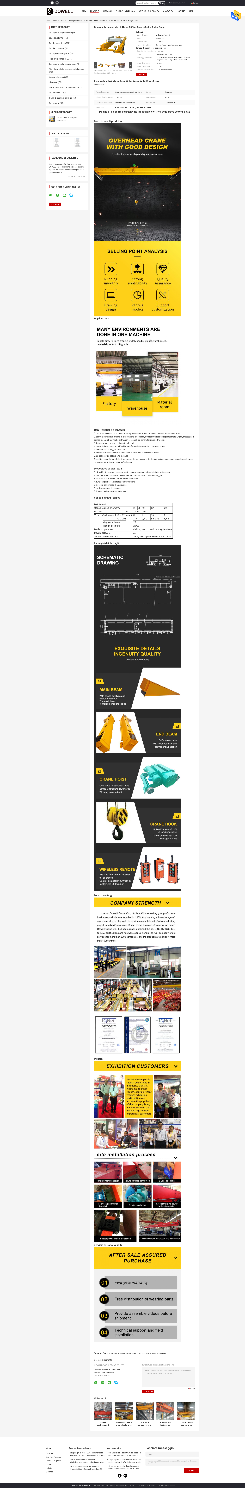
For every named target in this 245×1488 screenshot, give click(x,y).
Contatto (141, 74)
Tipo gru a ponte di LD (59, 59)
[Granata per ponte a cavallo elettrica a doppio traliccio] (124, 1411)
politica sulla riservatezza (81, 1485)
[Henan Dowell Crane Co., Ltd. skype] (72, 195)
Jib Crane (53, 82)
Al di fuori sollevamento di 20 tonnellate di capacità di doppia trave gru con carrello (145, 1423)
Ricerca (161, 3)
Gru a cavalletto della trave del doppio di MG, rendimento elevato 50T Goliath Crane (124, 1454)
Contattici (168, 11)
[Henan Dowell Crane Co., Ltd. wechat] (66, 195)
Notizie (181, 11)
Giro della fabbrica (125, 11)
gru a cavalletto (56, 38)
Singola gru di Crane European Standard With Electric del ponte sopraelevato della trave (87, 1454)
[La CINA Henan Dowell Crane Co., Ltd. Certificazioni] (56, 142)
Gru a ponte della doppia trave (62, 64)
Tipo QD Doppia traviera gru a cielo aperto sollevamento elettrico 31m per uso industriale (186, 1423)
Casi (191, 11)
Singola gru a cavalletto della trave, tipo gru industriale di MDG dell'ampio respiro (125, 1461)
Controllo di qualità (148, 11)
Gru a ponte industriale (128, 1353)
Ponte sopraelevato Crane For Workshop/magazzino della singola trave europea (87, 1461)
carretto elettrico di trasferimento (64, 87)
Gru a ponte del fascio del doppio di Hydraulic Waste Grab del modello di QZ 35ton (86, 1468)
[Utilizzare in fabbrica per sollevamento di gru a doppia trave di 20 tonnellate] (165, 1411)
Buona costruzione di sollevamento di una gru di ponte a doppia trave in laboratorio (103, 1423)
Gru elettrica (54, 93)
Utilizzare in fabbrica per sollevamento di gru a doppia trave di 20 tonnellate (165, 1423)
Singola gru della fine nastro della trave (66, 69)
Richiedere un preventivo (177, 3)
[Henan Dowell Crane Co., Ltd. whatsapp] (59, 195)
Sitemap (49, 1472)
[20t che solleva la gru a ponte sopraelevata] (51, 119)
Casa (84, 11)
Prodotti (94, 11)
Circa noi (107, 11)
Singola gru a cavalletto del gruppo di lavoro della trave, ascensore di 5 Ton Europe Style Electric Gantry (123, 1467)
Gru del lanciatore (57, 43)
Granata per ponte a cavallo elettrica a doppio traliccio (124, 1423)
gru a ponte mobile (113, 1353)
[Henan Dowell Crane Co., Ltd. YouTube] (57, 3)
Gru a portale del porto (59, 53)
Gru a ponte (54, 103)
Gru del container (56, 48)
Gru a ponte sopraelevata (71, 21)
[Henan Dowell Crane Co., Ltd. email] (52, 195)
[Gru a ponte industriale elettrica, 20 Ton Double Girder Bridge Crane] (112, 46)
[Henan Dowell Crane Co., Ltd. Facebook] (52, 3)
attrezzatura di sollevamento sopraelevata (151, 1353)
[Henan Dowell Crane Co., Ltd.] (60, 11)
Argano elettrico (56, 77)
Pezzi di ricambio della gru (60, 98)
